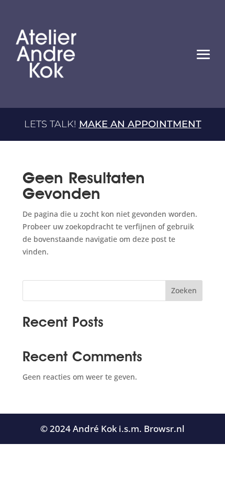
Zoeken (184, 290)
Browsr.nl (164, 429)
